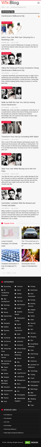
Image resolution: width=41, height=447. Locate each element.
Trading (33, 374)
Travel (32, 378)
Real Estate (34, 290)
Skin (32, 340)
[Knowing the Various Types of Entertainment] (31, 255)
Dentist (6, 373)
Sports (33, 357)
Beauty (6, 312)
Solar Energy (34, 354)
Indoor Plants (21, 338)
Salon (32, 319)
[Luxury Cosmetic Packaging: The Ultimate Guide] (10, 233)
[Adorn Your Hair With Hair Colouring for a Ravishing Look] (11, 28)
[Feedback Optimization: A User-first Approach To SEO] (10, 255)
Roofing (33, 300)
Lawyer (19, 369)
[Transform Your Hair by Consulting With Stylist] (11, 127)
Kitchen (19, 365)
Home (19, 324)
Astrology (7, 305)
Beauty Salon (8, 316)
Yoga (32, 405)
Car (5, 334)
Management (21, 380)
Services (33, 333)
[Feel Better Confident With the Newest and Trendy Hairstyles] (11, 193)
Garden (19, 293)
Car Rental (7, 338)
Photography (21, 395)
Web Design (34, 389)
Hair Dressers (6, 53)
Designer (6, 377)
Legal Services (21, 373)
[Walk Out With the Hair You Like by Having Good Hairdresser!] (11, 93)
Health (19, 308)
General (19, 297)
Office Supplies (21, 387)
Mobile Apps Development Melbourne (14, 433)
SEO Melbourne (8, 414)
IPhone (19, 358)
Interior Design (21, 348)
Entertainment (8, 390)
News (18, 384)
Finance (6, 398)
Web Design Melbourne (10, 429)
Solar (32, 350)
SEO (32, 329)
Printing (33, 286)
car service (7, 341)
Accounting (7, 286)
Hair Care (20, 301)
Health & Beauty (7, 22)
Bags (5, 308)
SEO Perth (6, 422)
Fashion (6, 394)
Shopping (33, 337)
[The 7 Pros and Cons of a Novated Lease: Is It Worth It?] (31, 233)
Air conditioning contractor (5, 292)
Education (7, 387)
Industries (20, 341)
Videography (34, 385)
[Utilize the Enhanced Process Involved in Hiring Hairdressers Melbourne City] (11, 58)
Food (5, 401)
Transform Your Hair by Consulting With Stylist (19, 137)
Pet (18, 391)
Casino (6, 345)
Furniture (20, 286)
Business (6, 330)
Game (19, 290)
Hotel (18, 334)
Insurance (20, 345)
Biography (7, 323)
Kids (18, 362)
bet (5, 319)
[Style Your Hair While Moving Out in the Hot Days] (11, 159)
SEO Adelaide (7, 418)
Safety (33, 316)
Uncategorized (35, 382)
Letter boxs (20, 376)
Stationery (34, 361)
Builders (6, 327)
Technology (34, 371)
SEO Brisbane (7, 425)
